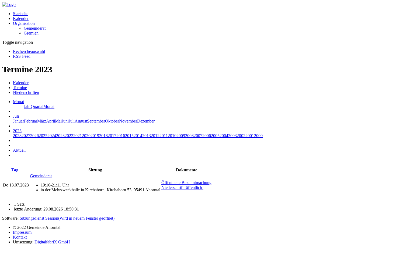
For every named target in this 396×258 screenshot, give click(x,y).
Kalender (21, 18)
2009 (180, 135)
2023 (60, 135)
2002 (241, 135)
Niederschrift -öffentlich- (182, 187)
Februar (30, 121)
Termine (20, 87)
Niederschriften (26, 92)
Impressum (22, 232)
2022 (69, 135)
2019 (95, 135)
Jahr (27, 106)
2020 (86, 135)
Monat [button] (18, 101)
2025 (43, 135)
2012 (155, 135)
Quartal (37, 106)
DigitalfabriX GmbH (52, 242)
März (41, 121)
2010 (172, 135)
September (96, 121)
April (50, 121)
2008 (189, 135)
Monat (48, 106)
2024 (51, 135)
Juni (65, 121)
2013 (146, 135)
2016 (120, 135)
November (128, 121)
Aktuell (19, 150)
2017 (112, 135)
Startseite (20, 13)
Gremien (31, 33)
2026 (34, 135)
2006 (206, 135)
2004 (224, 135)
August (81, 121)
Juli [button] (16, 116)
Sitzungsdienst (67, 218)
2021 (77, 135)
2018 (103, 135)
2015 (129, 135)
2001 (249, 135)
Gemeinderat (35, 28)
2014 (138, 135)
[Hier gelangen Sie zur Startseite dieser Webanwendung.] (9, 4)
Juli (72, 121)
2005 (215, 135)
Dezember (146, 121)
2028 (17, 135)
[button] (24, 23)
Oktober (112, 121)
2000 (258, 135)
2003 (232, 135)
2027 (26, 135)
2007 (198, 135)
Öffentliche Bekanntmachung (186, 182)
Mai (58, 121)
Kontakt (20, 237)
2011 (163, 135)
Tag (14, 170)
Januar (18, 121)
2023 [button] (17, 130)
